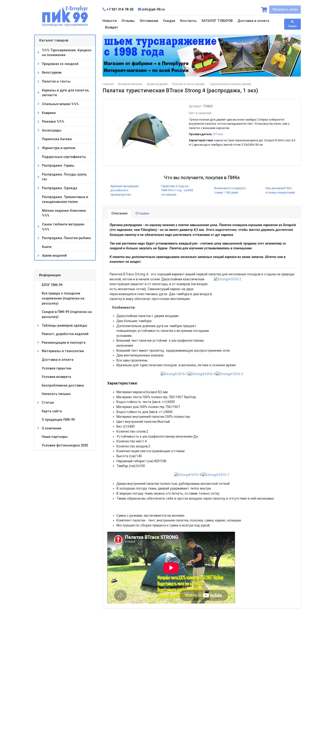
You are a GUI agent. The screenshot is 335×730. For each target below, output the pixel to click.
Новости (110, 21)
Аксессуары (51, 130)
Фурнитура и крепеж (58, 148)
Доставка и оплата (253, 21)
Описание (119, 213)
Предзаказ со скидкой (60, 64)
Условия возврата (56, 377)
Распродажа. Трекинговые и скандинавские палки (65, 199)
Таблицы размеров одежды (64, 326)
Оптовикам (149, 21)
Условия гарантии (56, 368)
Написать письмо (56, 394)
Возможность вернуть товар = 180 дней (230, 190)
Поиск (292, 26)
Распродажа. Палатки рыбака (66, 238)
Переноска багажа (57, 139)
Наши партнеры (55, 437)
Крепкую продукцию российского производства (125, 190)
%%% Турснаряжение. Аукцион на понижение (66, 52)
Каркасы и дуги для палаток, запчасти (65, 92)
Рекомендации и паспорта (63, 343)
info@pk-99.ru (153, 9)
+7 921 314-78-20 (120, 9)
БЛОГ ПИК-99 (52, 285)
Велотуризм (52, 73)
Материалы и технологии (63, 351)
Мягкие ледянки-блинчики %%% (64, 213)
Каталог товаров (53, 40)
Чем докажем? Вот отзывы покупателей (280, 190)
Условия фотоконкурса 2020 (65, 445)
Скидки (169, 21)
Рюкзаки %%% (53, 122)
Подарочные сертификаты (64, 157)
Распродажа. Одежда (59, 188)
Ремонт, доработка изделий (65, 334)
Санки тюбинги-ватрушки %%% (63, 226)
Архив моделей (54, 256)
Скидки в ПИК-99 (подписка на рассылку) (67, 314)
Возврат (111, 27)
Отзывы (128, 21)
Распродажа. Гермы (58, 166)
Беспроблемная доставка (63, 385)
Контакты (188, 21)
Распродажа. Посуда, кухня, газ (64, 177)
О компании (51, 428)
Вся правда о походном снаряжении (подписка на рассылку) (63, 298)
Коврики (49, 113)
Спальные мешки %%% (60, 104)
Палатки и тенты (56, 81)
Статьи (48, 403)
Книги (47, 247)
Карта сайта (52, 411)
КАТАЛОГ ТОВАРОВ (217, 21)
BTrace (218, 134)
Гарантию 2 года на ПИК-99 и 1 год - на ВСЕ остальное (177, 190)
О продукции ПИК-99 (58, 420)
